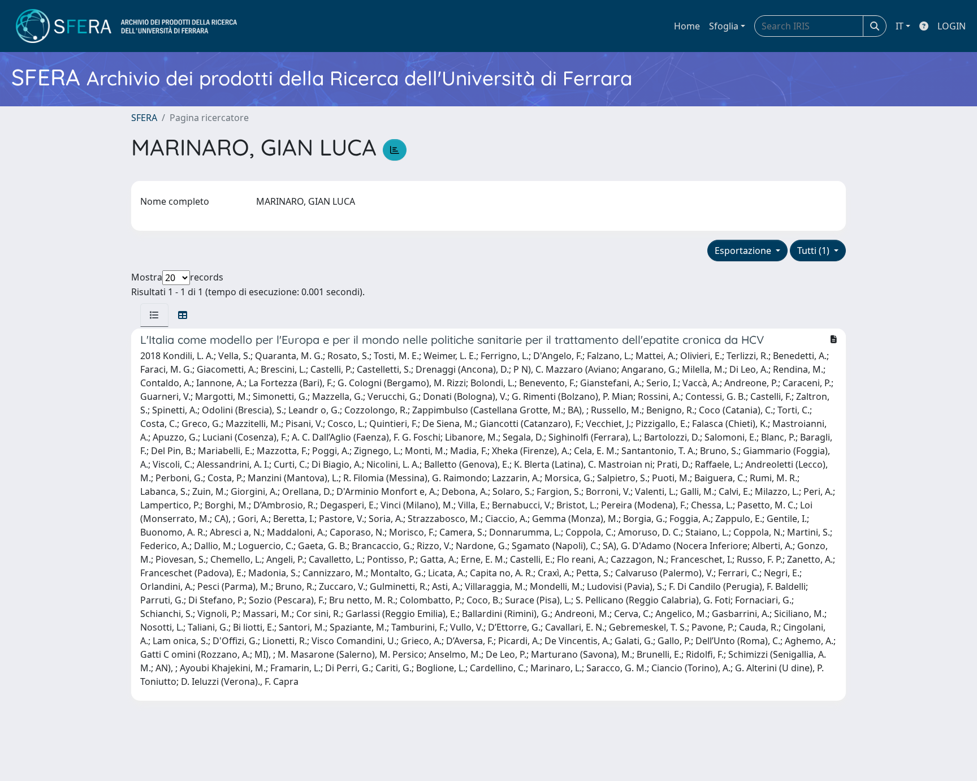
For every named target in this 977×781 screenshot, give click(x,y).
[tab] (154, 315)
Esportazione (744, 250)
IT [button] (899, 26)
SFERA (144, 117)
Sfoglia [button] (723, 26)
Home (687, 26)
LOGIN (951, 26)
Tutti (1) (814, 250)
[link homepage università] (126, 26)
